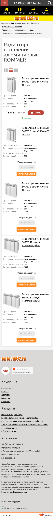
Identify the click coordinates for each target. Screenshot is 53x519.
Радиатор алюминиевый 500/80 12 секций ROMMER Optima (35, 297)
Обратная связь (8, 431)
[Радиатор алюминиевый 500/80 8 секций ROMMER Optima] (11, 190)
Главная (6, 13)
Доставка (33, 13)
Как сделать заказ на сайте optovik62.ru (19, 418)
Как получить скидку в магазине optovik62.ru (22, 421)
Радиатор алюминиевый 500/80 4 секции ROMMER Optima (35, 81)
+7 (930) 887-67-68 (28, 3)
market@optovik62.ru (10, 448)
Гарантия (5, 398)
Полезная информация (11, 414)
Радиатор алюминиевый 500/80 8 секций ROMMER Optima (35, 186)
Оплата (4, 391)
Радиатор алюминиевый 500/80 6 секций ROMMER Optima (35, 131)
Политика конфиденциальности (14, 492)
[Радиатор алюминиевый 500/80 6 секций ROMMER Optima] (11, 135)
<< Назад (6, 515)
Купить (38, 113)
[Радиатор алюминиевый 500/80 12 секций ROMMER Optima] (11, 301)
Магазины (20, 13)
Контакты (46, 13)
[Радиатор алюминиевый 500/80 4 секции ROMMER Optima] (11, 85)
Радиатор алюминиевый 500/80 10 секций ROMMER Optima (35, 242)
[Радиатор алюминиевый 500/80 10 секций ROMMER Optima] (11, 246)
